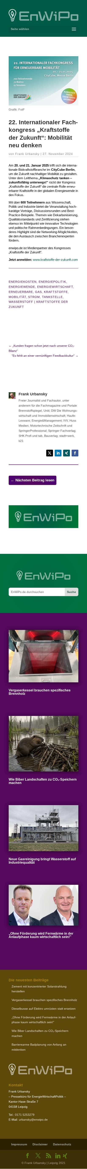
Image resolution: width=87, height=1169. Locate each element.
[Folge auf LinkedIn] (58, 453)
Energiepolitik (52, 281)
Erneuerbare (21, 292)
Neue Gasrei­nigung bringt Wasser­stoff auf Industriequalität (42, 860)
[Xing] (65, 1155)
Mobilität (17, 297)
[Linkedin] (58, 1155)
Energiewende (22, 286)
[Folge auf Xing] (66, 453)
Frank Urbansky (27, 154)
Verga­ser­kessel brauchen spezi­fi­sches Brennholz (40, 691)
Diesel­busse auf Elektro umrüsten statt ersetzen (44, 1008)
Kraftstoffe (56, 292)
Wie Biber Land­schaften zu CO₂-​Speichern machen (43, 781)
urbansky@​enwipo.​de (33, 1119)
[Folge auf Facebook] (75, 453)
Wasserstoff (21, 301)
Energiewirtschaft (55, 286)
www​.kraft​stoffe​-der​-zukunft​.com (55, 259)
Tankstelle (52, 297)
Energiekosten (23, 281)
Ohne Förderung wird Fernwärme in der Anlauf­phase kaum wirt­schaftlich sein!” (41, 935)
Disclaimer (40, 1144)
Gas (38, 292)
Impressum (19, 1144)
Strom (34, 297)
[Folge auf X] (49, 453)
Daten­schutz (62, 1144)
